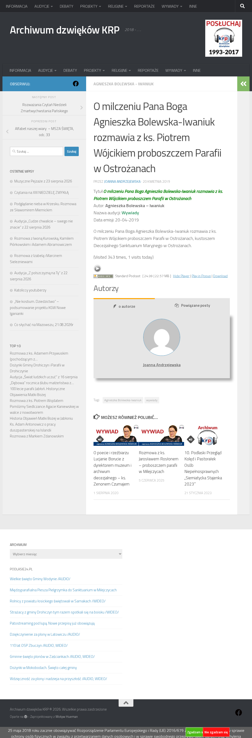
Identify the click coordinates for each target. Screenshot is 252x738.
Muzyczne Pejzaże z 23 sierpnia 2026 (43, 181)
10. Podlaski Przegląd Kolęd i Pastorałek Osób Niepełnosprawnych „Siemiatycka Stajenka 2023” (203, 468)
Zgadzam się (196, 732)
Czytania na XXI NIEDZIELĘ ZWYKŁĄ (41, 192)
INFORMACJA (17, 6)
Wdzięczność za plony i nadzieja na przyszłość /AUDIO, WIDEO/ (58, 679)
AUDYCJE (41, 6)
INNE (193, 6)
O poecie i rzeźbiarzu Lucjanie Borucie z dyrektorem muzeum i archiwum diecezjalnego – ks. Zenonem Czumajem (112, 468)
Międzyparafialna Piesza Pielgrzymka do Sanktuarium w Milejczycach (63, 590)
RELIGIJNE (116, 6)
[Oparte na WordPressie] (25, 716)
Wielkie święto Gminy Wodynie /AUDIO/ (40, 579)
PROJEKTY (88, 6)
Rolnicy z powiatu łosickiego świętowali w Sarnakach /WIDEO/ (58, 601)
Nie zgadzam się (216, 732)
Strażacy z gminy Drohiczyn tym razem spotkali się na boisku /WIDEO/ (64, 612)
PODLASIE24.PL (21, 569)
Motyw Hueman (67, 716)
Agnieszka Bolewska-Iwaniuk (123, 400)
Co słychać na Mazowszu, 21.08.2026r (43, 324)
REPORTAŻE (144, 6)
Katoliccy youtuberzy (30, 290)
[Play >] (97, 268)
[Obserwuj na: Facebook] (76, 84)
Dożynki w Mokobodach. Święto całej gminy (43, 667)
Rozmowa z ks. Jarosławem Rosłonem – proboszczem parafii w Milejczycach (158, 462)
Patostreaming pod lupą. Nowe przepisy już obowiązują (52, 623)
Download (220, 275)
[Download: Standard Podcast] (103, 275)
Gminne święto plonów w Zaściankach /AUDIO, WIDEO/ (52, 656)
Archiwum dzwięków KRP (65, 29)
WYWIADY (170, 6)
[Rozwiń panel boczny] (243, 83)
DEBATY (66, 6)
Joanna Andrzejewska (122, 181)
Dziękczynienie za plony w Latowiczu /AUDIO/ (45, 634)
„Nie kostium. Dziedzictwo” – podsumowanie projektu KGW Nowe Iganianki (38, 307)
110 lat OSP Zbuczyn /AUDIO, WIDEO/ (39, 645)
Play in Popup (201, 275)
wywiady (152, 400)
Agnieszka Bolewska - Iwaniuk (124, 84)
